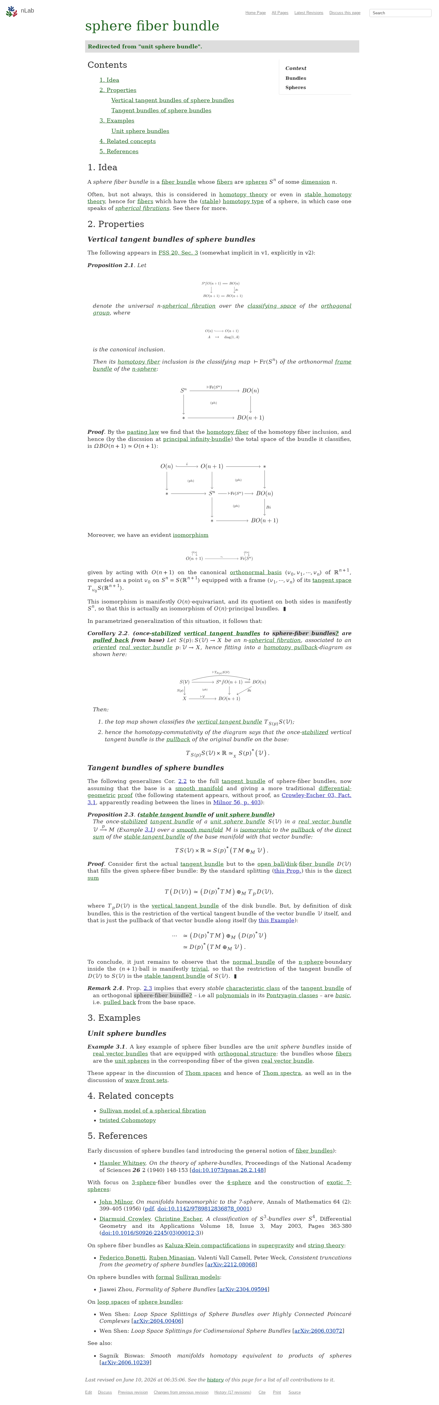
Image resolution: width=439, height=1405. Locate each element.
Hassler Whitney (122, 1163)
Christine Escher (178, 1219)
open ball (270, 864)
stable (210, 201)
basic (342, 995)
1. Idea (109, 79)
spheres (256, 182)
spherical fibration (189, 306)
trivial (199, 969)
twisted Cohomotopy (127, 1120)
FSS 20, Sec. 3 (178, 252)
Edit (88, 1392)
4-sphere (239, 1182)
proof (125, 795)
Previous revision (133, 1392)
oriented (104, 647)
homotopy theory (243, 194)
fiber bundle (179, 182)
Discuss (105, 1392)
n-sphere (144, 369)
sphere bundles (160, 1302)
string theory (326, 1245)
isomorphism (190, 535)
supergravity (276, 1245)
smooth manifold (199, 788)
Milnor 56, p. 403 (237, 802)
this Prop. (287, 871)
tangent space (331, 580)
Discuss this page (344, 12)
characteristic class (253, 988)
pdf (149, 1208)
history (215, 1380)
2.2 (182, 781)
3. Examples (116, 120)
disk (291, 864)
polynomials (232, 995)
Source (294, 1392)
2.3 (148, 988)
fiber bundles (314, 1150)
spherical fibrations (142, 208)
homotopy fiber (139, 361)
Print (277, 1392)
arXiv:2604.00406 (157, 1321)
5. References (119, 151)
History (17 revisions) (232, 1392)
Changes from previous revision (181, 1392)
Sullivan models (198, 1277)
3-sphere (144, 1182)
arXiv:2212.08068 (231, 1264)
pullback (178, 739)
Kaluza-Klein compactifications (207, 1245)
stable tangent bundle (173, 814)
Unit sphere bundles (140, 131)
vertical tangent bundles (222, 633)
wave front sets (146, 1080)
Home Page (255, 12)
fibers (225, 182)
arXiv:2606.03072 (318, 1331)
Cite (262, 1392)
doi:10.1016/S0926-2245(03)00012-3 (150, 1233)
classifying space (272, 306)
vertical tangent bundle (229, 721)
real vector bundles (120, 1053)
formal (165, 1277)
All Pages (280, 12)
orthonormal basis (256, 572)
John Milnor (115, 1202)
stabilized (166, 633)
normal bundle (254, 962)
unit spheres (132, 1061)
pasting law (143, 432)
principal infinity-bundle (197, 439)
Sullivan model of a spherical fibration (152, 1110)
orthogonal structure (247, 1053)
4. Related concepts (127, 141)
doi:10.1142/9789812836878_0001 (203, 1208)
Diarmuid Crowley (124, 1219)
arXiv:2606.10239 (125, 1362)
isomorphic (255, 829)
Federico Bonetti (122, 1257)
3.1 (149, 829)
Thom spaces (203, 1073)
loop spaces (113, 1302)
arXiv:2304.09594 (243, 1289)
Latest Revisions (308, 12)
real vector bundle (146, 647)
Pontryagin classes (292, 995)
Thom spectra (282, 1073)
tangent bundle (243, 781)
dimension (315, 182)
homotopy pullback (290, 647)
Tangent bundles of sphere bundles (161, 110)
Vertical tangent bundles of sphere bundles (172, 100)
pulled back (111, 640)
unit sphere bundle (244, 814)
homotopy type (243, 201)
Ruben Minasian (171, 1257)
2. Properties (117, 90)
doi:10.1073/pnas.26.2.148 (228, 1170)
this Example (276, 920)
